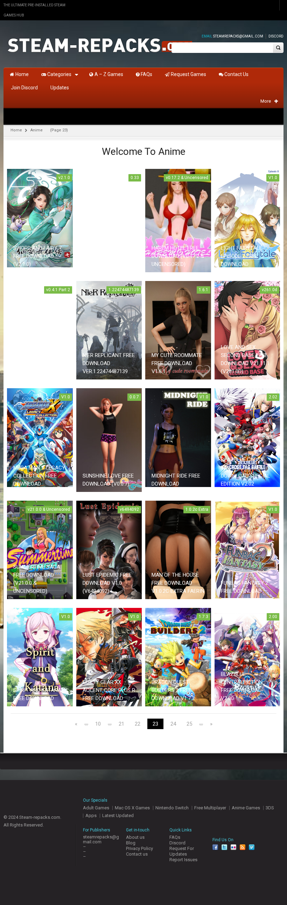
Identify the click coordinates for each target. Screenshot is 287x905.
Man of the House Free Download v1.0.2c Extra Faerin (178, 583)
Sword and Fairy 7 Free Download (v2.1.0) (37, 256)
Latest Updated (118, 815)
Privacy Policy (139, 848)
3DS (270, 808)
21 (121, 724)
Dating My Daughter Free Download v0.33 (104, 256)
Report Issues (183, 859)
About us (135, 837)
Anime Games (246, 808)
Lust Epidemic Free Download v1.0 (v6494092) (107, 583)
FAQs (174, 837)
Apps (91, 815)
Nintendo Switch (172, 808)
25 (189, 724)
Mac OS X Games (132, 808)
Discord (276, 36)
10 (98, 724)
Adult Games (96, 808)
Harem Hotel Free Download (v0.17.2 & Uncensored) (178, 256)
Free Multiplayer (210, 808)
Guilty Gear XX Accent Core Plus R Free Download (109, 690)
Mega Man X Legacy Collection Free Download (39, 476)
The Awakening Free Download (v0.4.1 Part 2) (39, 363)
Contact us (137, 854)
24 (173, 724)
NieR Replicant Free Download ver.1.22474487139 (109, 363)
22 (137, 724)
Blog (130, 842)
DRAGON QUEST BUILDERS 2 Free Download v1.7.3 (173, 690)
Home (16, 130)
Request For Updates (181, 851)
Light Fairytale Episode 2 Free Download (241, 256)
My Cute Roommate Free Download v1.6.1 (177, 363)
